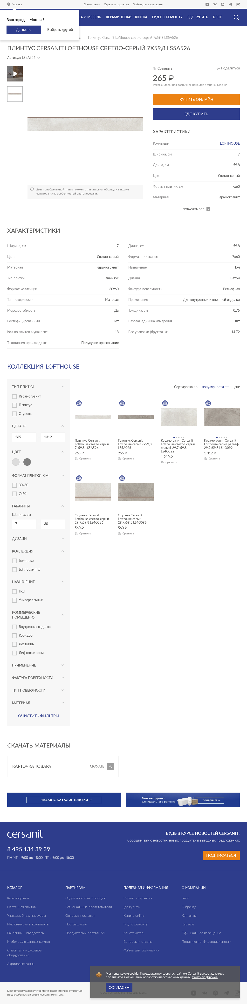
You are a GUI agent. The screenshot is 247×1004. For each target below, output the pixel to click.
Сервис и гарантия (116, 4)
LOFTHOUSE (230, 143)
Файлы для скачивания (148, 4)
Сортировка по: (186, 387)
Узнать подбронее (205, 977)
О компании (92, 4)
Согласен (119, 988)
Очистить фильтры (38, 716)
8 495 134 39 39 (28, 849)
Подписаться (221, 855)
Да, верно (23, 30)
